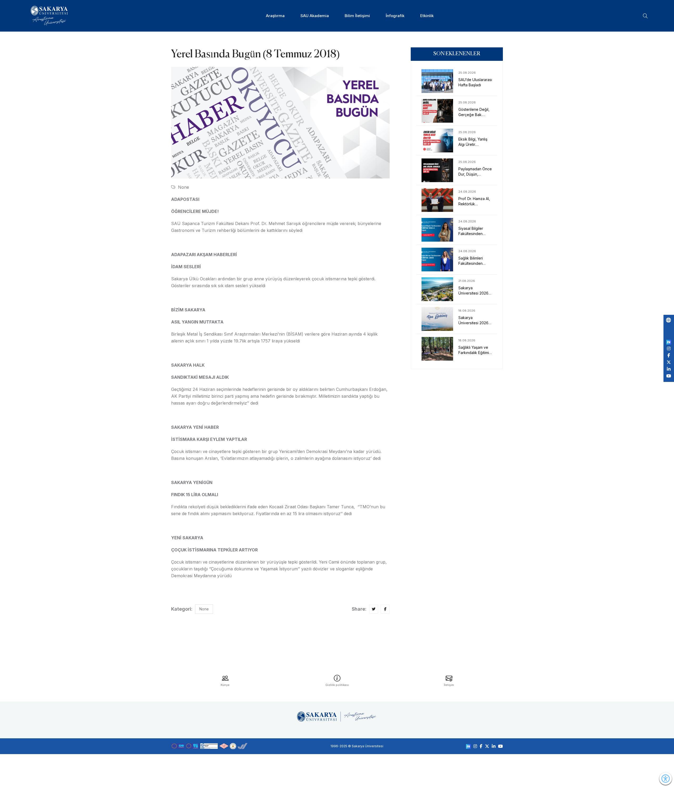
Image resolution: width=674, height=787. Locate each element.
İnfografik (395, 15)
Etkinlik (427, 15)
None (183, 187)
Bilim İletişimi (357, 15)
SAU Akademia (314, 15)
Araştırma (275, 15)
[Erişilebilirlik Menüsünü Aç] (665, 778)
